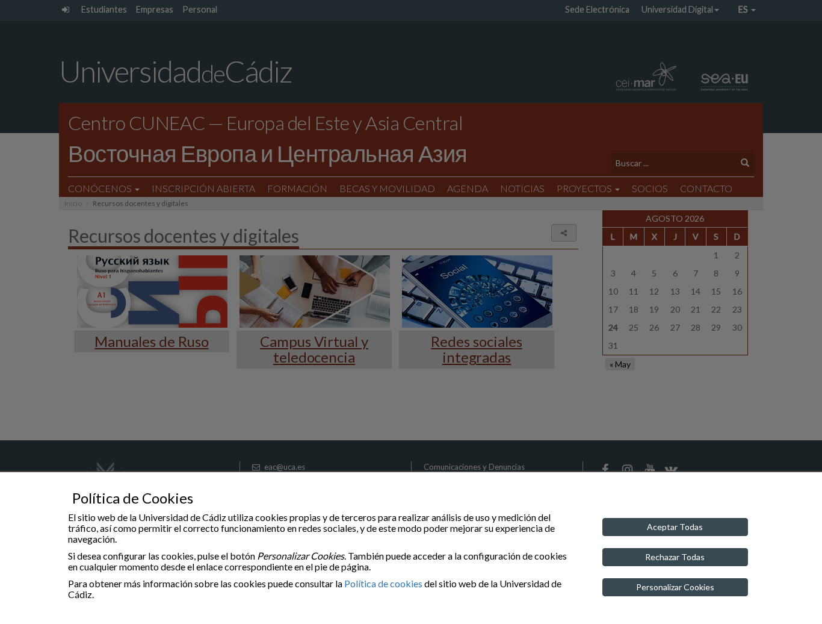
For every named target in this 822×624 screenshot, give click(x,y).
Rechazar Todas (675, 557)
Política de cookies (383, 583)
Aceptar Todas (675, 527)
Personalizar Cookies (675, 587)
